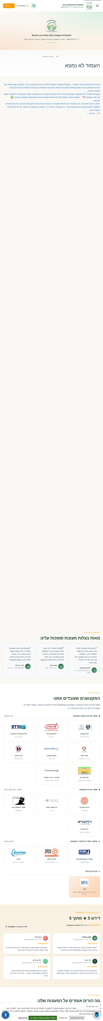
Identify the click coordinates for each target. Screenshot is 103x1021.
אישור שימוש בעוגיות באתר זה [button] (42, 1017)
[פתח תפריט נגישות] (5, 1014)
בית (57, 56)
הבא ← (90, 113)
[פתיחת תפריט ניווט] (97, 5)
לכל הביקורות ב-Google (15, 926)
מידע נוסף (23, 1017)
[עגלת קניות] (33, 5)
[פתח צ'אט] (96, 1014)
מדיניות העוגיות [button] (76, 1017)
